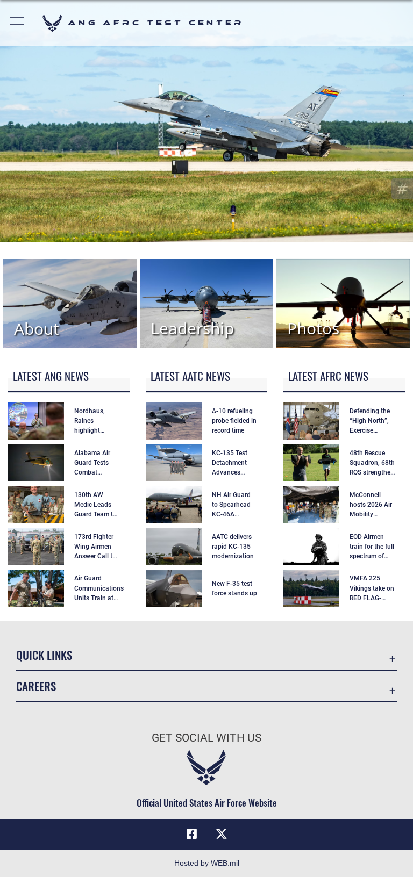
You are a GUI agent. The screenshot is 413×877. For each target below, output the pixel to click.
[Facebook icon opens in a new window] (191, 834)
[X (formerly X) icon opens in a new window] (221, 834)
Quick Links (44, 654)
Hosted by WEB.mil (206, 863)
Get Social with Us (206, 737)
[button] (17, 23)
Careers (36, 686)
